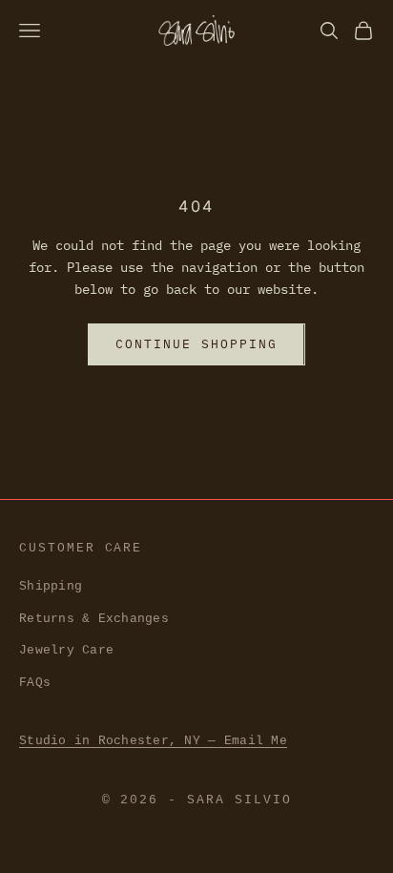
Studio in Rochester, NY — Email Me (153, 741)
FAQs (35, 683)
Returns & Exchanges (94, 619)
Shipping (50, 586)
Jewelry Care (66, 650)
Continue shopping (196, 344)
